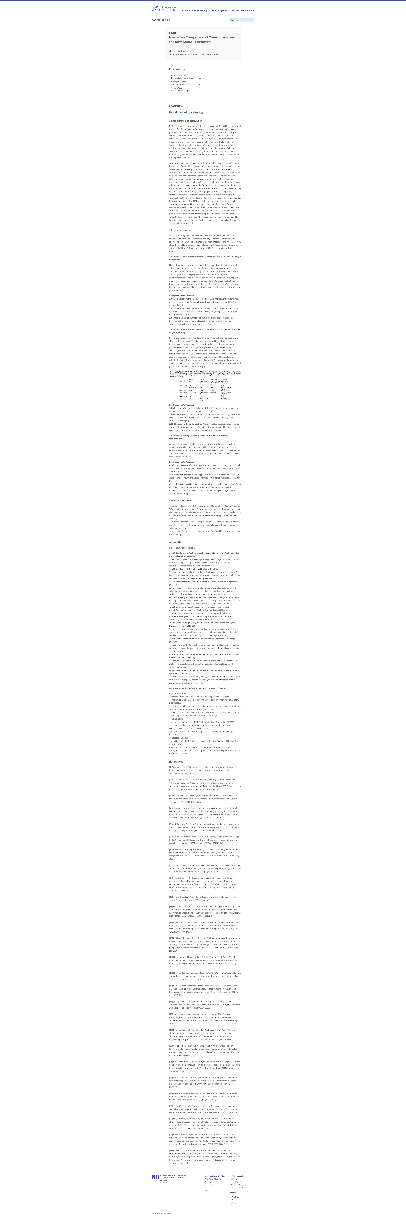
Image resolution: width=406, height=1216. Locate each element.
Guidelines (233, 1179)
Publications (247, 10)
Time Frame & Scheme (213, 1179)
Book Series (233, 1203)
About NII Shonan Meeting (194, 10)
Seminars (234, 10)
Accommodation (211, 1185)
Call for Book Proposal (237, 1185)
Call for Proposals (218, 10)
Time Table (233, 1182)
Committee (209, 1182)
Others (232, 1206)
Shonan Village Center (182, 51)
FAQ (206, 1191)
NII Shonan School (236, 1188)
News (207, 1188)
